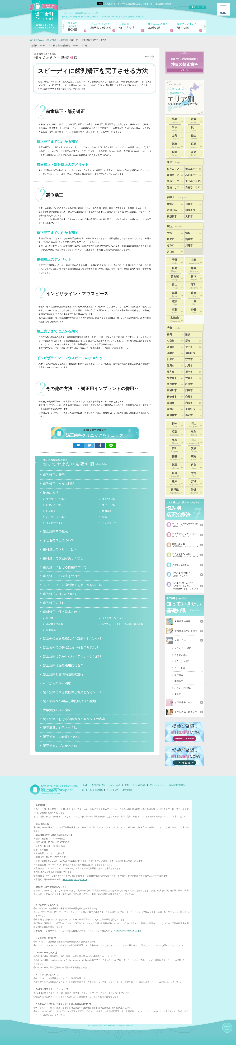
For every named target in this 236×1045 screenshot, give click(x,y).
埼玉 (174, 226)
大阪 (173, 327)
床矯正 (105, 517)
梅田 (169, 334)
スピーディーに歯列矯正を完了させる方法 (72, 585)
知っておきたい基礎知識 (92, 790)
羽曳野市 (172, 384)
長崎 (175, 474)
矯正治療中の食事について (61, 737)
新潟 (194, 278)
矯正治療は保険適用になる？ (63, 665)
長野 (174, 269)
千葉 (174, 261)
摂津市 (189, 371)
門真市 (189, 390)
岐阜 (193, 294)
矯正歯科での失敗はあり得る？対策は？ (71, 647)
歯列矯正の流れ (54, 603)
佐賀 (193, 466)
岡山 (193, 425)
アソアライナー (110, 522)
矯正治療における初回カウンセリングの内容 (74, 719)
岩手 (174, 129)
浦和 (187, 233)
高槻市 (170, 353)
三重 (193, 303)
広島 (174, 433)
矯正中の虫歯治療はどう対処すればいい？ (72, 638)
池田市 (170, 365)
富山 (174, 286)
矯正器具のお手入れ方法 (60, 728)
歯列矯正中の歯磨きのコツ (61, 576)
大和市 (189, 216)
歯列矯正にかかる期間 (58, 484)
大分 (193, 474)
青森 (193, 120)
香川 (174, 450)
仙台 (194, 137)
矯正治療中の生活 (55, 531)
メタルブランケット (113, 618)
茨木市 (170, 409)
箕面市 (170, 403)
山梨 (194, 261)
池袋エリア (173, 187)
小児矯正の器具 (54, 624)
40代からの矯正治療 (57, 683)
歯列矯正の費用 (54, 475)
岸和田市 (190, 353)
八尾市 (189, 365)
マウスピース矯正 (55, 499)
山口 (194, 441)
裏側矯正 (107, 511)
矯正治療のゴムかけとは (60, 746)
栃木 (175, 154)
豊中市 (189, 347)
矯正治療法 (127, 26)
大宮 (169, 233)
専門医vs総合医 (101, 26)
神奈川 (177, 197)
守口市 (189, 359)
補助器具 (51, 630)
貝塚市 (170, 359)
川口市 (170, 251)
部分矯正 (51, 511)
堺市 (187, 340)
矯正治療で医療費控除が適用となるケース (72, 692)
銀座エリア (173, 169)
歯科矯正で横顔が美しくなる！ (65, 558)
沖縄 (194, 491)
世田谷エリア (192, 181)
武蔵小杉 (172, 210)
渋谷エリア (191, 169)
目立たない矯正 (54, 505)
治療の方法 (51, 493)
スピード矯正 (109, 505)
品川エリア (191, 175)
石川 (194, 286)
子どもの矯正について (58, 540)
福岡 (175, 466)
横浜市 (170, 204)
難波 (187, 334)
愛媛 (194, 450)
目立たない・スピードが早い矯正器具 (122, 624)
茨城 (193, 154)
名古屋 (175, 278)
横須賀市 (172, 216)
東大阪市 (172, 378)
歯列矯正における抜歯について (65, 567)
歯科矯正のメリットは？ (60, 549)
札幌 (174, 120)
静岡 (194, 269)
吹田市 (170, 347)
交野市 (189, 396)
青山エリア (173, 181)
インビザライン (54, 522)
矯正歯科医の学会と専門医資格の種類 (69, 701)
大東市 (189, 378)
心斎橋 (170, 340)
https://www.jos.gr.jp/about (75, 879)
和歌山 (175, 319)
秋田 (193, 129)
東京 (173, 162)
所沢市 (170, 239)
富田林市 (172, 415)
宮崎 (194, 483)
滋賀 (174, 303)
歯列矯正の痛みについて (60, 594)
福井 (174, 294)
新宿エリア (173, 175)
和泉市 (189, 403)
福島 (175, 145)
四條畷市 (172, 396)
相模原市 (190, 210)
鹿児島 (175, 491)
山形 (174, 137)
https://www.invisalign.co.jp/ (127, 931)
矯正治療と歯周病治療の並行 (63, 674)
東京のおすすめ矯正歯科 (135, 785)
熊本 (175, 483)
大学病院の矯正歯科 (57, 710)
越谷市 (170, 245)
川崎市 (189, 204)
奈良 (193, 311)
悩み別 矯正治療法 (177, 785)
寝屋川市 (172, 390)
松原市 (189, 384)
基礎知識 (157, 26)
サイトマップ (112, 790)
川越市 (189, 245)
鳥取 (194, 433)
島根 (175, 441)
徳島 (175, 458)
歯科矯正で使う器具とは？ (61, 612)
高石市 (189, 415)
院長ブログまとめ (157, 785)
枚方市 (170, 371)
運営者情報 (127, 790)
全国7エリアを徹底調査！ (185, 62)
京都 (174, 311)
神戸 (174, 425)
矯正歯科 (186, 26)
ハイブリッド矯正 (55, 517)
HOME (73, 26)
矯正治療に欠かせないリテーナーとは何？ (72, 656)
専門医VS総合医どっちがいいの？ (106, 785)
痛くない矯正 (109, 499)
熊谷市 (189, 239)
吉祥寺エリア (192, 187)
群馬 (193, 145)
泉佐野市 (190, 409)
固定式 (49, 618)
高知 (193, 458)
